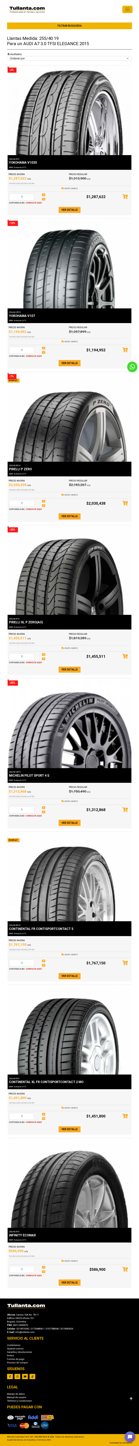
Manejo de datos (16, 1394)
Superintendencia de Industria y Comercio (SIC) (29, 1440)
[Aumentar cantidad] (43, 195)
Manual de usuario (16, 1397)
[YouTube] (25, 1376)
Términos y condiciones (19, 1400)
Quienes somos (15, 1348)
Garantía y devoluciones (19, 1352)
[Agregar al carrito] (125, 197)
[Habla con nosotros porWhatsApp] (132, 367)
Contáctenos (13, 1345)
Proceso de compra (17, 1362)
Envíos (10, 1355)
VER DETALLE (70, 209)
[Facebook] (10, 1376)
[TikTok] (32, 1376)
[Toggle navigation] (127, 9)
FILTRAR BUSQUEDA (70, 25)
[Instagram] (17, 1376)
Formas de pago (15, 1359)
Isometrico (127, 1443)
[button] (130, 1437)
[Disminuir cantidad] (43, 199)
